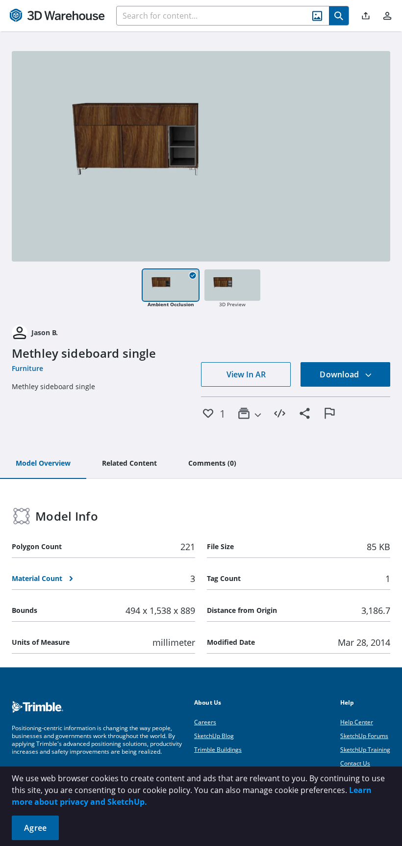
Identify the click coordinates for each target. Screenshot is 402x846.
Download (340, 374)
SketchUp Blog (214, 736)
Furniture (27, 368)
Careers (205, 722)
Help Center (356, 722)
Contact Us (355, 763)
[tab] (43, 464)
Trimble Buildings (218, 749)
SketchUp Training (365, 749)
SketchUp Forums (364, 736)
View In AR (246, 374)
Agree (35, 827)
